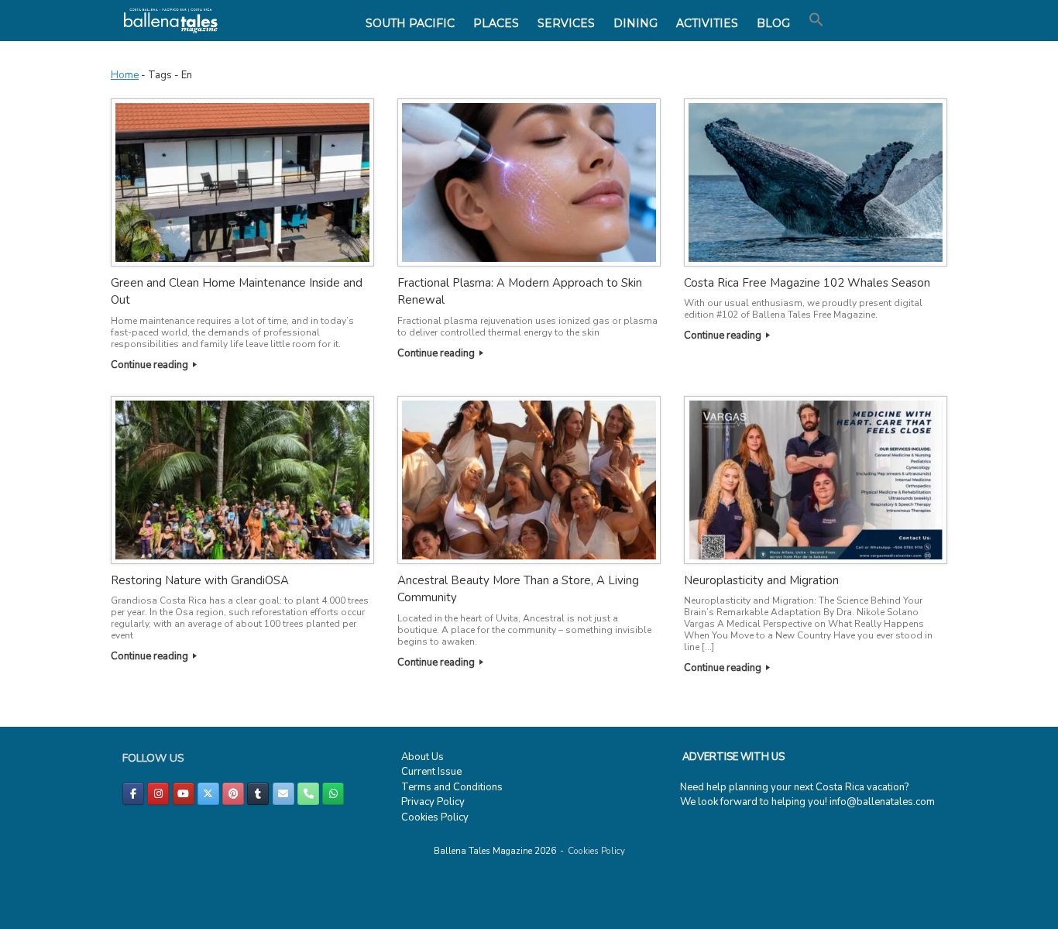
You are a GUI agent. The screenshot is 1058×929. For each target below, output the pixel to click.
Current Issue (431, 772)
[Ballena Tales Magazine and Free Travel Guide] (171, 20)
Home (125, 75)
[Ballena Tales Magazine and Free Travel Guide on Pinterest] (233, 794)
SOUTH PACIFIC (410, 23)
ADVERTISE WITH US (733, 757)
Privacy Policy (433, 802)
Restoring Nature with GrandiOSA (200, 580)
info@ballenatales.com (882, 802)
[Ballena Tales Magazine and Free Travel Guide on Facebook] (133, 794)
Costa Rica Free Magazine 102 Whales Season (807, 283)
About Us (422, 757)
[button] (816, 20)
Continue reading (151, 365)
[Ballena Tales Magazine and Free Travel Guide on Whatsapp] (333, 794)
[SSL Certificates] (44, 920)
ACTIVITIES (707, 23)
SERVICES (566, 23)
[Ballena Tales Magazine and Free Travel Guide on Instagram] (158, 794)
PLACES (496, 23)
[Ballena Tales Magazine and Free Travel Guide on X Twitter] (208, 794)
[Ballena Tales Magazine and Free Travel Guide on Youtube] (183, 794)
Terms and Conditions (452, 787)
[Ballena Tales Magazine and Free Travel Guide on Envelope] (283, 794)
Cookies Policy (435, 817)
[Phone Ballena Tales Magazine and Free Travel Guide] (308, 794)
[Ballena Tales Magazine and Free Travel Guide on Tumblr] (258, 794)
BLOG (773, 23)
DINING (635, 23)
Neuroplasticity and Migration (761, 580)
